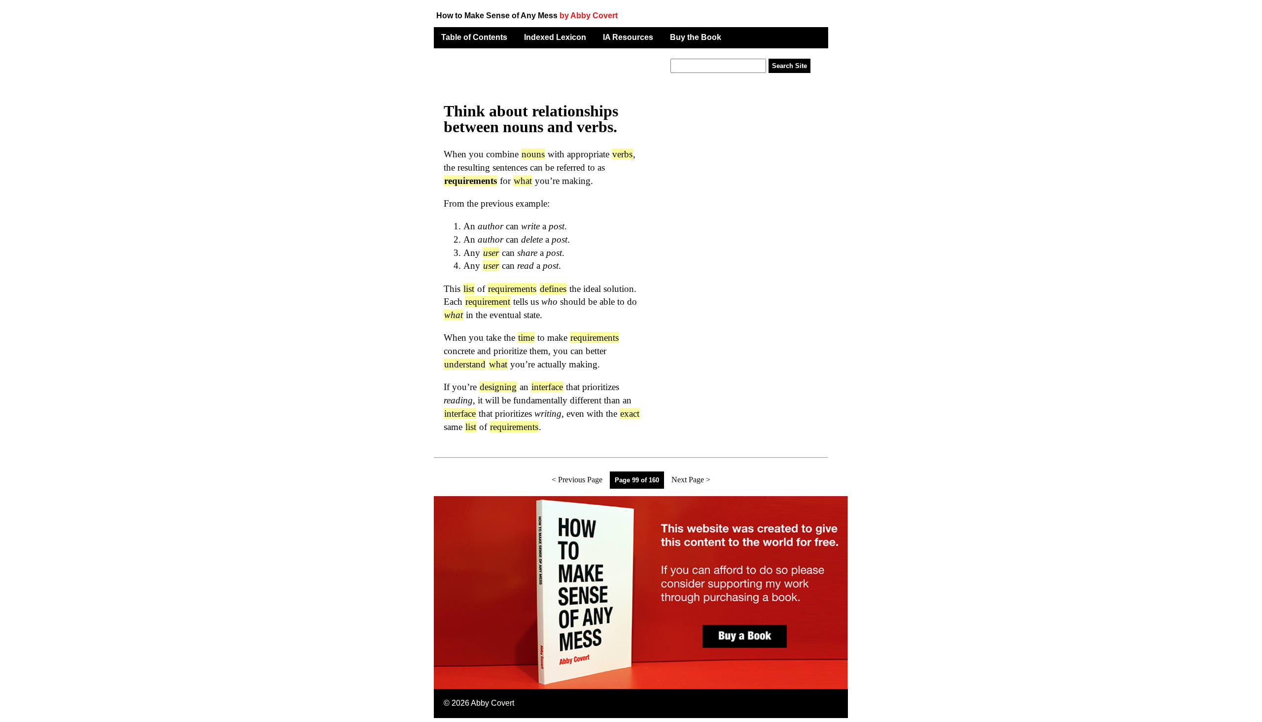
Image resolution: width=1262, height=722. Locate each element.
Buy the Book (695, 37)
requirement (487, 301)
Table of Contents (474, 37)
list (468, 289)
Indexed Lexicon (555, 37)
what (523, 181)
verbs (622, 154)
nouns (533, 154)
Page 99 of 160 (637, 480)
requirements (512, 289)
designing (498, 387)
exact (629, 413)
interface (547, 387)
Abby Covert (492, 703)
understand (465, 364)
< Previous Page (577, 479)
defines (553, 289)
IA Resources (628, 37)
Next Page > (690, 479)
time (526, 337)
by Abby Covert (589, 15)
